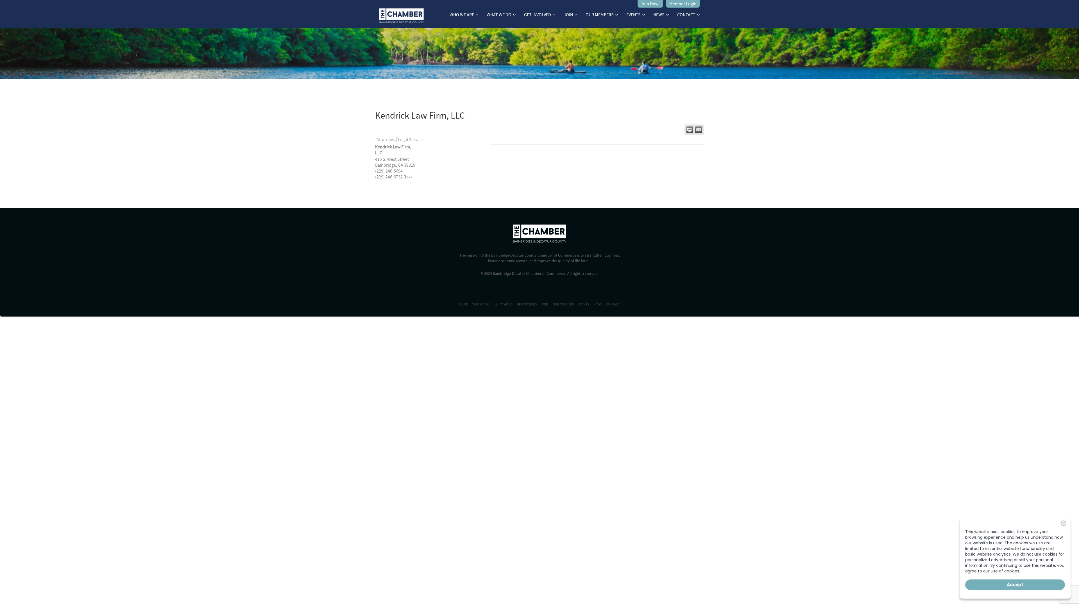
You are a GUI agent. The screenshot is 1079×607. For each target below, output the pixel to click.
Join (568, 14)
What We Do (499, 14)
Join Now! (650, 3)
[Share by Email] (698, 129)
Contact (686, 14)
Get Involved (537, 14)
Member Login (683, 3)
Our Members (600, 14)
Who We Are (462, 14)
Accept (1015, 584)
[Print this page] (689, 129)
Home (463, 304)
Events (633, 14)
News (659, 14)
